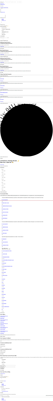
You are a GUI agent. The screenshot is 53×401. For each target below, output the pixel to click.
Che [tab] (29, 195)
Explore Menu (2, 46)
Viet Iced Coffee (2, 85)
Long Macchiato (4, 300)
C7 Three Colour (4, 269)
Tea (2, 309)
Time (1, 367)
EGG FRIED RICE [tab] (22, 195)
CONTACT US (4, 20)
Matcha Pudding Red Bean (3, 92)
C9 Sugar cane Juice (4, 275)
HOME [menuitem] (3, 398)
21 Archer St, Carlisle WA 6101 (4, 7)
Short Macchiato (4, 303)
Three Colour (2, 78)
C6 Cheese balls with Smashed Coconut (7, 266)
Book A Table (2, 368)
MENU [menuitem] (3, 399)
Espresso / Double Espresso (5, 306)
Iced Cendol (1, 99)
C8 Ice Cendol (4, 272)
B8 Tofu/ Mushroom (4, 218)
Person (1, 366)
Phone (1, 365)
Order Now (1, 87)
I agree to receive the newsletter (6, 396)
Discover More (2, 164)
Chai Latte (3, 297)
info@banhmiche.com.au (5, 391)
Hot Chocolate (4, 294)
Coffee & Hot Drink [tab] (37, 195)
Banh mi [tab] (2, 195)
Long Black (3, 288)
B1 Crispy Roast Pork (5, 199)
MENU (3, 19)
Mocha (3, 291)
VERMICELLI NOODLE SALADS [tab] (11, 195)
